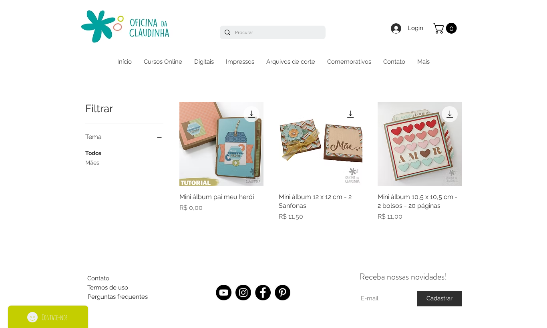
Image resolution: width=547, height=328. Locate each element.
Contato (98, 278)
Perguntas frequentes (118, 296)
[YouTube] (223, 292)
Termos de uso (107, 287)
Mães (92, 162)
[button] (446, 28)
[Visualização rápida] (221, 144)
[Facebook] (263, 292)
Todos (93, 153)
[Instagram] (243, 292)
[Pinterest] (282, 292)
